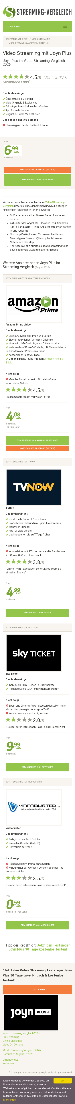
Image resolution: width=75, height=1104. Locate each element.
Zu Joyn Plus (37, 989)
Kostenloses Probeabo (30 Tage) (37, 170)
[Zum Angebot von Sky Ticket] (34, 652)
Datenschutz (10, 1059)
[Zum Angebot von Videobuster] (34, 807)
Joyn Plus (13, 26)
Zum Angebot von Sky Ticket (37, 767)
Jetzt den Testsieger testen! (39, 947)
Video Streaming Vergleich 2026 (21, 1033)
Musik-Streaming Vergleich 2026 (22, 1050)
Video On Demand (13, 1044)
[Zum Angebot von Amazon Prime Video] (34, 303)
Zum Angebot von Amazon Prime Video (37, 440)
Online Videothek (12, 1040)
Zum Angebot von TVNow (37, 613)
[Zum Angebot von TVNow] (34, 487)
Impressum (9, 1063)
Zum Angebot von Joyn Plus (37, 179)
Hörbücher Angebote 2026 (18, 1054)
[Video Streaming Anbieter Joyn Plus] (37, 12)
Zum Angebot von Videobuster (37, 925)
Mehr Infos (9, 1099)
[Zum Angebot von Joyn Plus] (31, 1012)
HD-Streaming (11, 1037)
